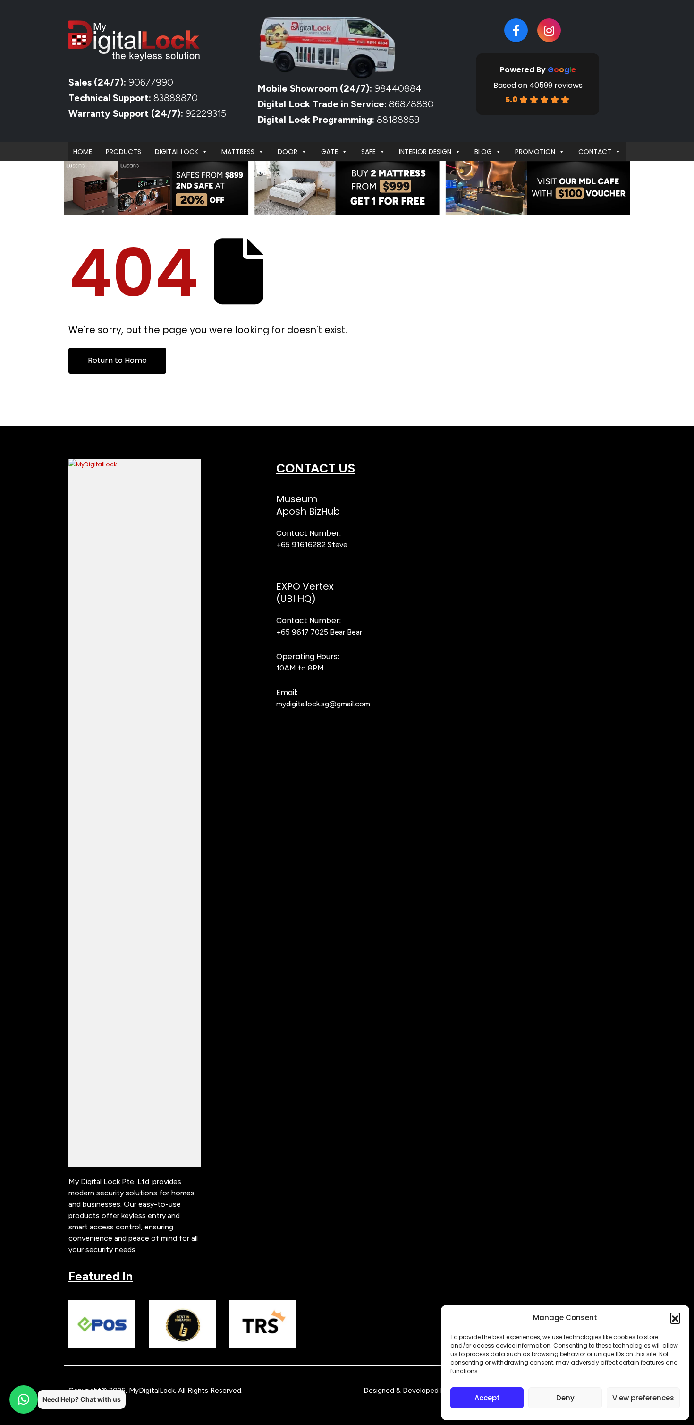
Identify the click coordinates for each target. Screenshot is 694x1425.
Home (82, 151)
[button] (675, 1317)
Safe (368, 151)
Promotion (535, 151)
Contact (594, 151)
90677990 (150, 82)
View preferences (643, 1398)
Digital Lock (176, 151)
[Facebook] (516, 30)
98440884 (397, 88)
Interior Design (425, 151)
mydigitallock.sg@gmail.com (323, 703)
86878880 (411, 104)
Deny (565, 1398)
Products (123, 151)
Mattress (237, 151)
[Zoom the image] (134, 464)
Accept (487, 1398)
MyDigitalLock (152, 1390)
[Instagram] (549, 30)
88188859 (398, 119)
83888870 (175, 97)
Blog (483, 151)
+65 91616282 (301, 544)
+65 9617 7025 (302, 631)
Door (287, 151)
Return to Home (117, 360)
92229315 (206, 113)
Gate (329, 151)
